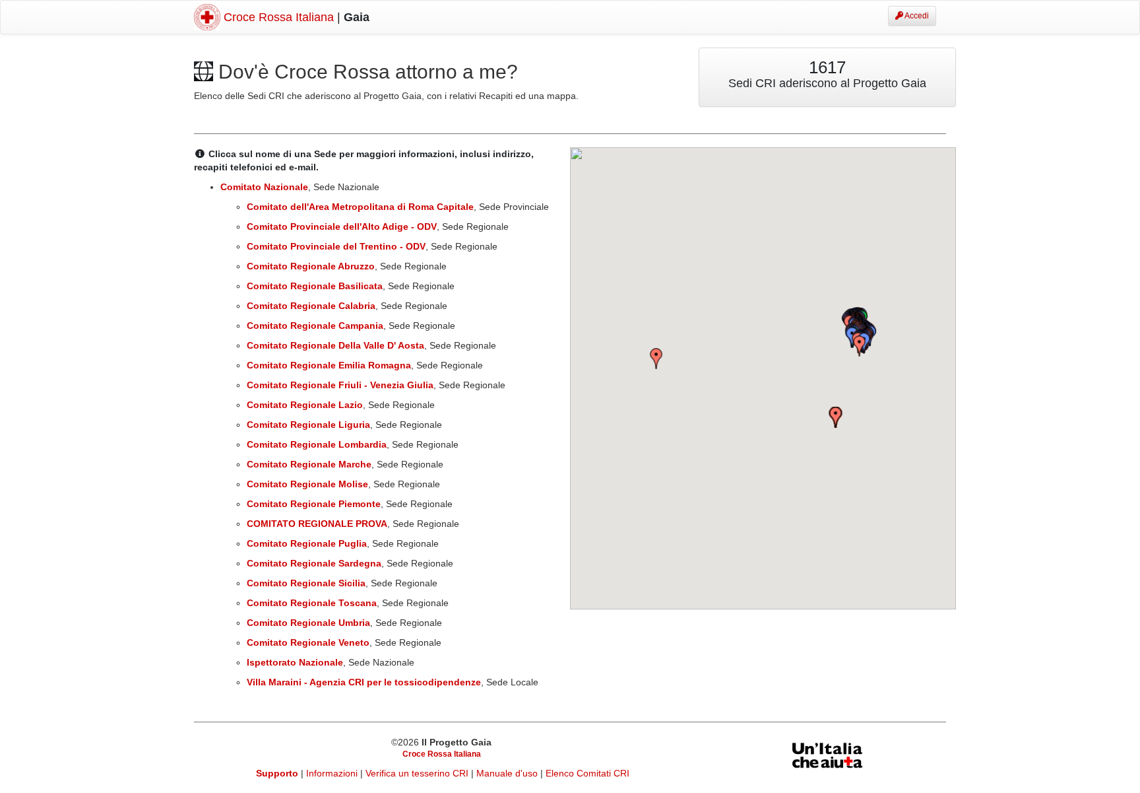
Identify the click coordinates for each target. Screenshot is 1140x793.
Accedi (916, 15)
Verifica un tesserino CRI (418, 773)
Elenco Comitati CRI (587, 773)
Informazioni (333, 773)
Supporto (277, 773)
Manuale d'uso (508, 773)
